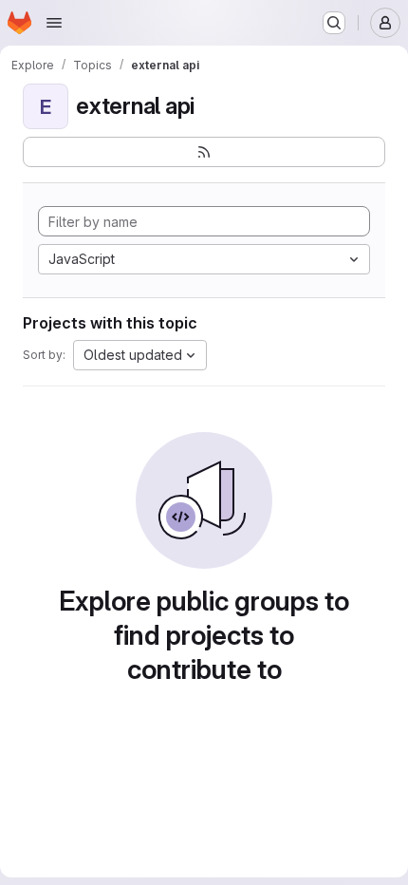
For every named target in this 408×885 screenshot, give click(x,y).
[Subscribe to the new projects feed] (204, 152)
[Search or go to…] (334, 22)
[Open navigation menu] (54, 23)
